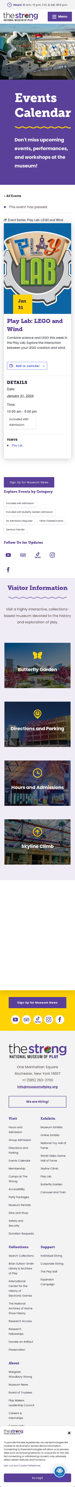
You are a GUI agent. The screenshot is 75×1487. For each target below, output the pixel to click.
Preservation (17, 1350)
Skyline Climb (49, 1168)
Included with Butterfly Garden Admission (29, 512)
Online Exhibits (50, 1135)
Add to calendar (28, 366)
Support (48, 1247)
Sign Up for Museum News (29, 482)
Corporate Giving (52, 1264)
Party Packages (19, 1197)
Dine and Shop (18, 1213)
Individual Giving (51, 1256)
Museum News (18, 1384)
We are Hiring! (37, 1101)
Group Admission (20, 1140)
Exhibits (48, 1118)
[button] (69, 1433)
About (14, 1363)
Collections (18, 1247)
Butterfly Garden (51, 1184)
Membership (17, 1168)
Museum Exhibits (51, 1127)
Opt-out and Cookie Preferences (22, 1465)
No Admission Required (19, 520)
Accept (37, 1478)
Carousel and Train (53, 1192)
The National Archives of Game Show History (20, 1308)
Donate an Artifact (21, 1342)
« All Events (12, 195)
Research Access (20, 1321)
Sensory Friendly (15, 529)
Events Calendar (19, 1161)
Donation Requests (21, 1233)
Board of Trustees (20, 1392)
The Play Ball (49, 1271)
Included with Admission (19, 422)
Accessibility (17, 1189)
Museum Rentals (20, 1205)
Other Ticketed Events (51, 520)
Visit (13, 1118)
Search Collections (21, 1256)
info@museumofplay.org (37, 1087)
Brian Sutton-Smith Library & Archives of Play (21, 1268)
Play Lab (17, 445)
